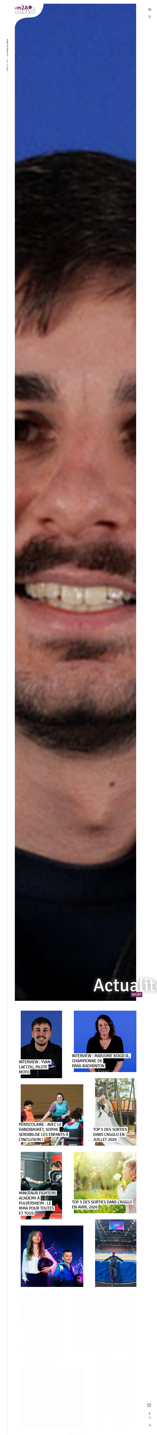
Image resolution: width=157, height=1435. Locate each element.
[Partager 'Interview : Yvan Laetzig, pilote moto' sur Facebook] (149, 1414)
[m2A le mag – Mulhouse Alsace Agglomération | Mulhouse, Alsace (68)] (33, 10)
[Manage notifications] (149, 1405)
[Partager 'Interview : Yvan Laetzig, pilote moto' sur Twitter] (150, 1417)
